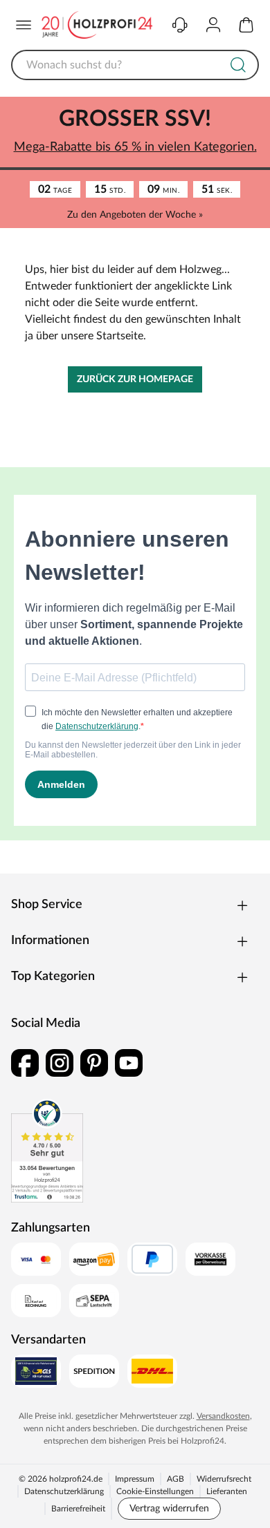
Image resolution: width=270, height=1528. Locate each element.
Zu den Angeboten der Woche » (135, 215)
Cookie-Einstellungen (155, 1491)
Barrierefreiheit (78, 1509)
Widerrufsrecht (224, 1479)
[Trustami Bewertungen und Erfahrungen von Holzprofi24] (47, 1150)
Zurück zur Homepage (135, 379)
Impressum (134, 1479)
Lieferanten (226, 1491)
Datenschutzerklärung (64, 1491)
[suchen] (238, 65)
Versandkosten (223, 1416)
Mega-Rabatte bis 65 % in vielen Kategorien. (135, 147)
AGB (175, 1479)
